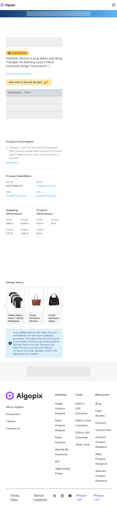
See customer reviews (18, 73)
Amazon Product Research (101, 442)
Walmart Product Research (101, 476)
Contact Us (13, 428)
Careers (11, 421)
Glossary (100, 422)
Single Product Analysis (60, 408)
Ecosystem (13, 414)
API (57, 461)
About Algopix (15, 407)
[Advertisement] (58, 25)
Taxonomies (103, 430)
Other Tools (82, 444)
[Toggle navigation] (113, 5)
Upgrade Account (46, 185)
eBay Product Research (101, 459)
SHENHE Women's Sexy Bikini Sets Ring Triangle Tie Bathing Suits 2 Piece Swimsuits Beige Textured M (34, 62)
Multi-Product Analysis (60, 425)
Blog (98, 403)
